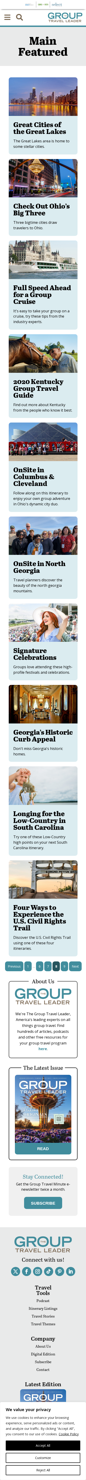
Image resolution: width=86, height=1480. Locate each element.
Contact (43, 1369)
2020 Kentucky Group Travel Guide (38, 388)
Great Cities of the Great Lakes (39, 128)
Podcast (43, 1300)
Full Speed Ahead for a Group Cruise (42, 294)
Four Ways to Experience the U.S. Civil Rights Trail (39, 917)
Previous (14, 966)
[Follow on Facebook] (26, 1271)
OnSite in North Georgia (39, 567)
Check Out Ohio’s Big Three (41, 209)
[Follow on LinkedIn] (70, 1271)
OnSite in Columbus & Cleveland (34, 476)
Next (75, 966)
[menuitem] (7, 17)
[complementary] (43, 1441)
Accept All (43, 1445)
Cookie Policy (69, 1434)
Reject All (43, 1470)
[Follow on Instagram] (37, 1271)
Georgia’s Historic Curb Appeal (43, 735)
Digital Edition (43, 1354)
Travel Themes (43, 1323)
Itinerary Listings (43, 1308)
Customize (43, 1458)
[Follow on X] (15, 1271)
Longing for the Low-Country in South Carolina (39, 820)
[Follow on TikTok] (48, 1271)
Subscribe (43, 1361)
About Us (43, 1346)
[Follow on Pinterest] (59, 1271)
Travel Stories (43, 1316)
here (43, 1048)
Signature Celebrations (34, 653)
